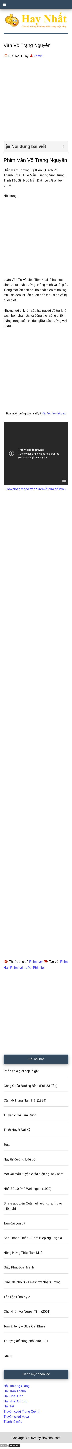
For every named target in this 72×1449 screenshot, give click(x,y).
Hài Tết (9, 1406)
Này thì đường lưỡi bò (19, 1159)
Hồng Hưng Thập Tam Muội (23, 1252)
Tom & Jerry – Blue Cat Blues (24, 1326)
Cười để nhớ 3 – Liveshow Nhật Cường (32, 1282)
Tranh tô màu (13, 1421)
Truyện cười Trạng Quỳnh (22, 1411)
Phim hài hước (20, 967)
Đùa (7, 1144)
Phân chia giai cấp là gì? (21, 1071)
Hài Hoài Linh (13, 1396)
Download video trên (21, 489)
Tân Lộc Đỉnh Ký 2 (17, 1297)
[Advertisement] (36, 103)
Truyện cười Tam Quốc (20, 1115)
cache (8, 1355)
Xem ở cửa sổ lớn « (51, 489)
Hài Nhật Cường (15, 1401)
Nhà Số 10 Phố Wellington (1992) (27, 1189)
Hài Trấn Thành (15, 1391)
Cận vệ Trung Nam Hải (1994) (25, 1100)
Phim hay (36, 961)
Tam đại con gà (14, 1223)
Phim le (38, 967)
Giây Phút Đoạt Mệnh (19, 1267)
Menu (36, 4)
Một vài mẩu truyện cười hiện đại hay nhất (33, 1174)
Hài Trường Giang (17, 1386)
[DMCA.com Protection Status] (10, 1446)
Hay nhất (36, 20)
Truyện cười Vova (16, 1416)
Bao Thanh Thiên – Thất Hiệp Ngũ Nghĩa (33, 1238)
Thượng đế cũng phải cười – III (26, 1341)
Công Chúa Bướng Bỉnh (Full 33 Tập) (30, 1086)
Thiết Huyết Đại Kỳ (17, 1130)
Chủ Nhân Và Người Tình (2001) (27, 1311)
